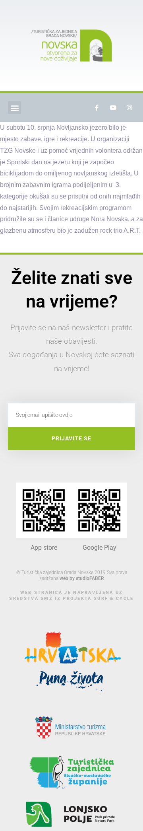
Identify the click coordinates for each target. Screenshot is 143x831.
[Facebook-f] (96, 108)
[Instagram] (129, 108)
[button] (14, 107)
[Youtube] (113, 108)
